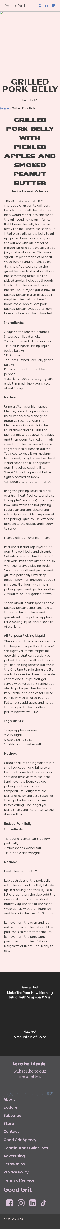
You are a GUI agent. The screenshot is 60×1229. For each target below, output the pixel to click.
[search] (40, 3)
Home (4, 108)
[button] (53, 3)
